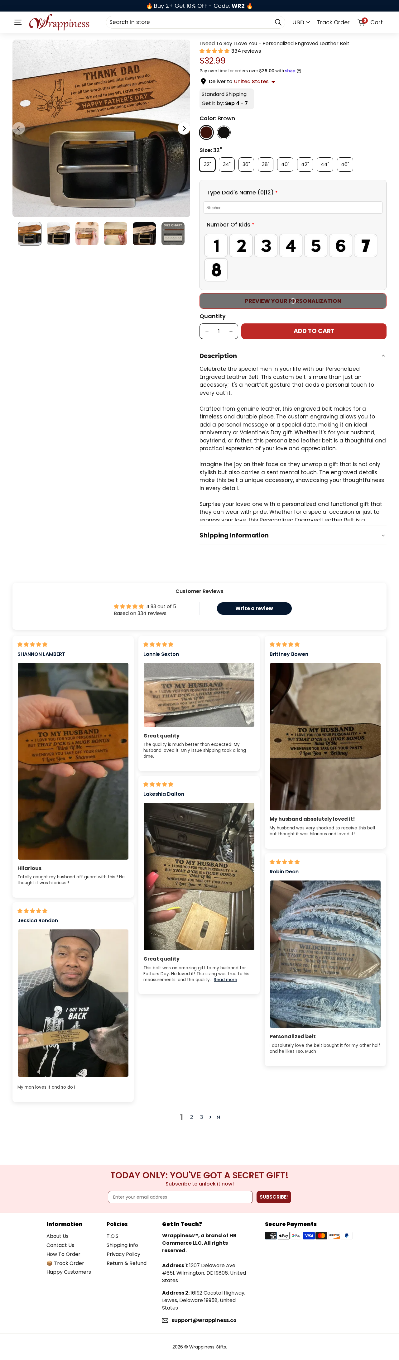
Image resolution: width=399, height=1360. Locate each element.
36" (248, 164)
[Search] (278, 22)
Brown (206, 132)
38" (267, 164)
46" (347, 164)
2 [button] (191, 1117)
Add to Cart (314, 331)
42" (307, 164)
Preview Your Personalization (293, 301)
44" (327, 164)
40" (287, 164)
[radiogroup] (293, 257)
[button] (215, 51)
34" (229, 164)
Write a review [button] (254, 608)
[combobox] (195, 22)
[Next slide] (184, 128)
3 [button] (201, 1117)
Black (224, 132)
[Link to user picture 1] (73, 761)
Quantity (213, 316)
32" (209, 164)
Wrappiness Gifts (207, 1347)
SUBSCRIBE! (274, 1196)
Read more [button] (225, 980)
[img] (32, 644)
